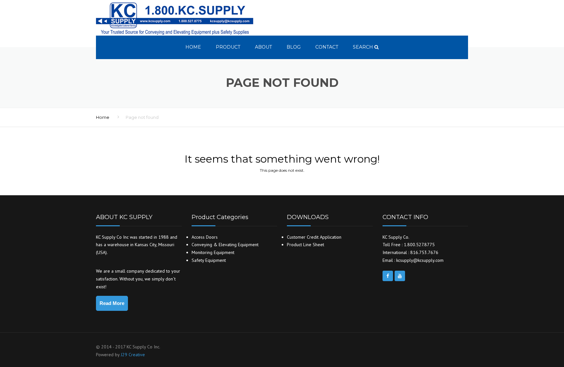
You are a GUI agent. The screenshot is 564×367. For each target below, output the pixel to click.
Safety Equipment (209, 260)
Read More (112, 303)
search (363, 47)
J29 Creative (133, 355)
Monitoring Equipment (213, 252)
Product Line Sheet (305, 244)
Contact (326, 47)
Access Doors (205, 237)
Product (228, 47)
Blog (294, 47)
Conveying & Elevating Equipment (225, 244)
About (263, 47)
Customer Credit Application (314, 237)
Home (193, 47)
